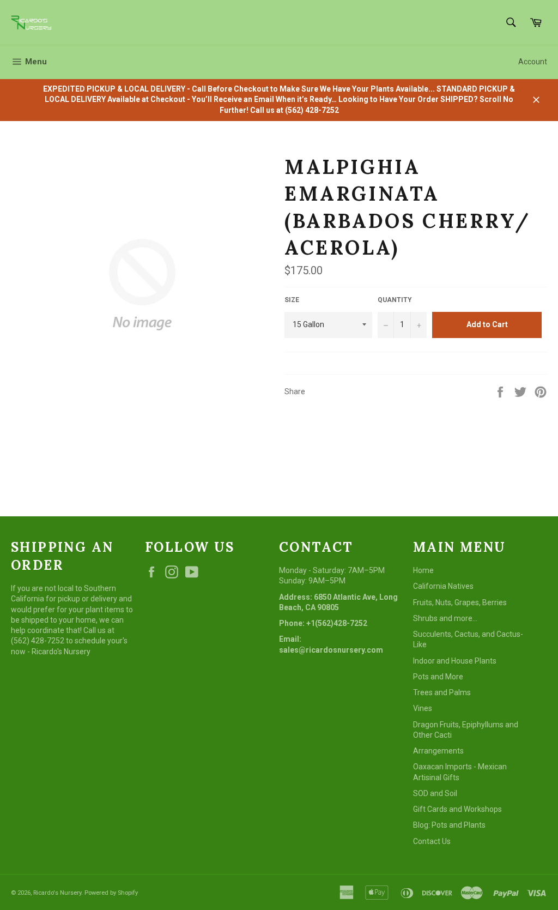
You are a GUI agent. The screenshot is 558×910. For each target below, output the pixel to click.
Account (532, 61)
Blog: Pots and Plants (449, 825)
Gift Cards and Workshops (457, 809)
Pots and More (438, 676)
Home (423, 570)
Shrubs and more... (445, 618)
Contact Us (432, 841)
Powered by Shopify (111, 892)
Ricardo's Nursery (57, 892)
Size (291, 300)
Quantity (395, 300)
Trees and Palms (442, 692)
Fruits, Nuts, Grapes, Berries (460, 602)
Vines (422, 708)
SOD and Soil (435, 793)
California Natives (443, 586)
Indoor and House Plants (454, 660)
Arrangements (438, 750)
